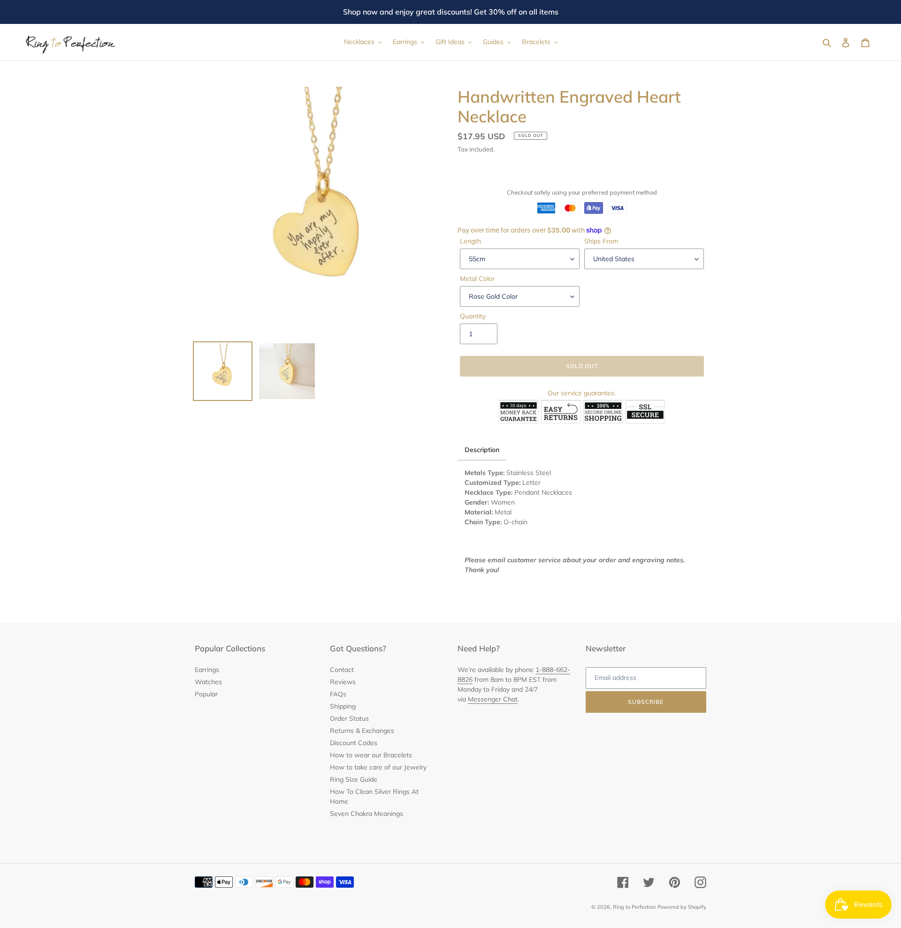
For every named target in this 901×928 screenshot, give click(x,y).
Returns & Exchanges (362, 730)
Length (470, 241)
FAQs (338, 694)
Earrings (207, 669)
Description (482, 449)
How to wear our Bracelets (371, 755)
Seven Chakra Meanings (366, 813)
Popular (206, 694)
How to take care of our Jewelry (378, 767)
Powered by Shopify (681, 907)
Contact (342, 669)
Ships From (601, 241)
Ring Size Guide (353, 779)
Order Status (349, 718)
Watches (208, 682)
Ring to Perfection (634, 907)
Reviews (343, 682)
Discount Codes (353, 743)
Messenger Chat (493, 699)
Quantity (473, 316)
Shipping (343, 706)
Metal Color (477, 278)
